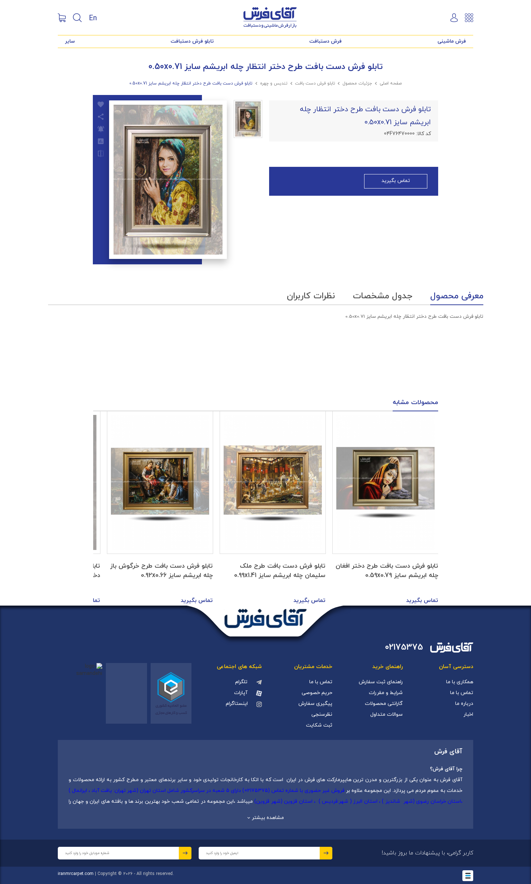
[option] (385, 508)
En (93, 17)
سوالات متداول (386, 714)
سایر (70, 41)
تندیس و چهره (274, 83)
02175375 (404, 648)
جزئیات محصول (357, 83)
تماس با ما (461, 692)
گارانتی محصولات (384, 703)
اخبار (468, 714)
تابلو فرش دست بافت (315, 83)
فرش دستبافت (325, 41)
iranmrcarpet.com (76, 874)
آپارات (240, 692)
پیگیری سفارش (315, 703)
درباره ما (464, 703)
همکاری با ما (459, 682)
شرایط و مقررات (386, 692)
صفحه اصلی (391, 83)
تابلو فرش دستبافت (192, 41)
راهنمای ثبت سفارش (381, 682)
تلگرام (241, 682)
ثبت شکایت (319, 725)
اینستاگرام (237, 703)
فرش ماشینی (451, 41)
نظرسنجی (321, 714)
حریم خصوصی (317, 692)
